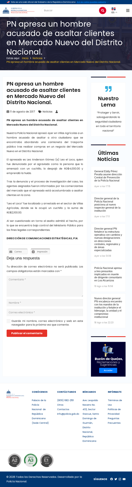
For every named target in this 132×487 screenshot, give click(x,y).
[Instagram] (120, 479)
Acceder (108, 370)
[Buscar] (102, 10)
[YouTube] (124, 479)
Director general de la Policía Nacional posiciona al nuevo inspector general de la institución (107, 204)
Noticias (47, 111)
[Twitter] (115, 479)
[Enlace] (19, 10)
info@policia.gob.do (68, 413)
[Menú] (128, 10)
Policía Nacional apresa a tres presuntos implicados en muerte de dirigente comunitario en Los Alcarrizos (108, 274)
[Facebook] (111, 479)
